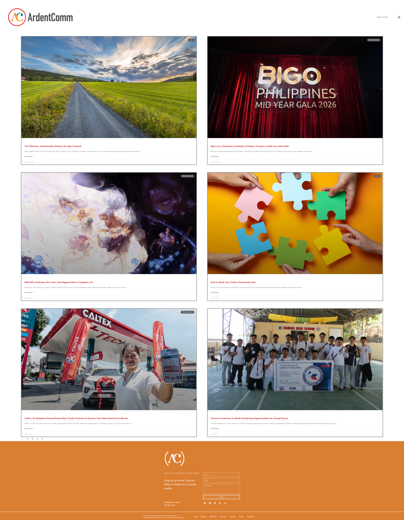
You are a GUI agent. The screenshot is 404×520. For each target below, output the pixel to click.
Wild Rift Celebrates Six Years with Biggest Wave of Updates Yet (59, 282)
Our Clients (223, 516)
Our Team (233, 516)
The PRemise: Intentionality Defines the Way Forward (53, 146)
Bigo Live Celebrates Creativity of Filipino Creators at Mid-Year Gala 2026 (250, 146)
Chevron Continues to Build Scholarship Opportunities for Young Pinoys (249, 418)
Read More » (29, 156)
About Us (203, 516)
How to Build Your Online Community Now (233, 282)
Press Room (250, 516)
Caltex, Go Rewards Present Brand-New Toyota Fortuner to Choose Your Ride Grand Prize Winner (76, 418)
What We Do (213, 516)
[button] (394, 17)
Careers (241, 516)
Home (196, 516)
